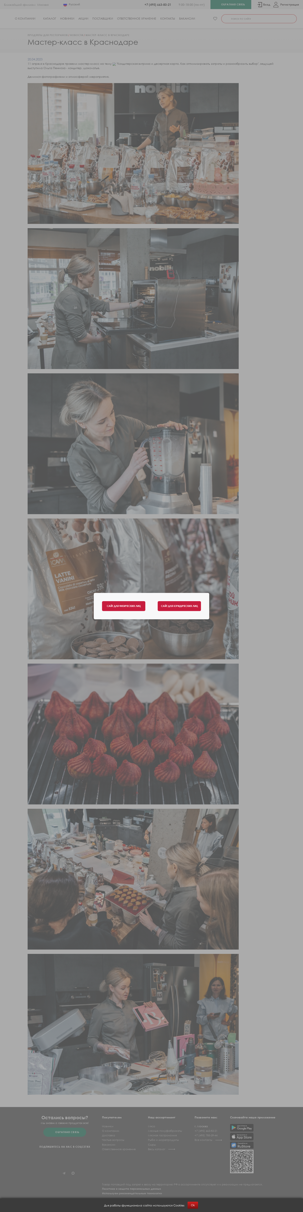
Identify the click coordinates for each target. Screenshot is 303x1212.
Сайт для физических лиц (124, 606)
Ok (193, 1205)
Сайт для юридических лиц (179, 606)
